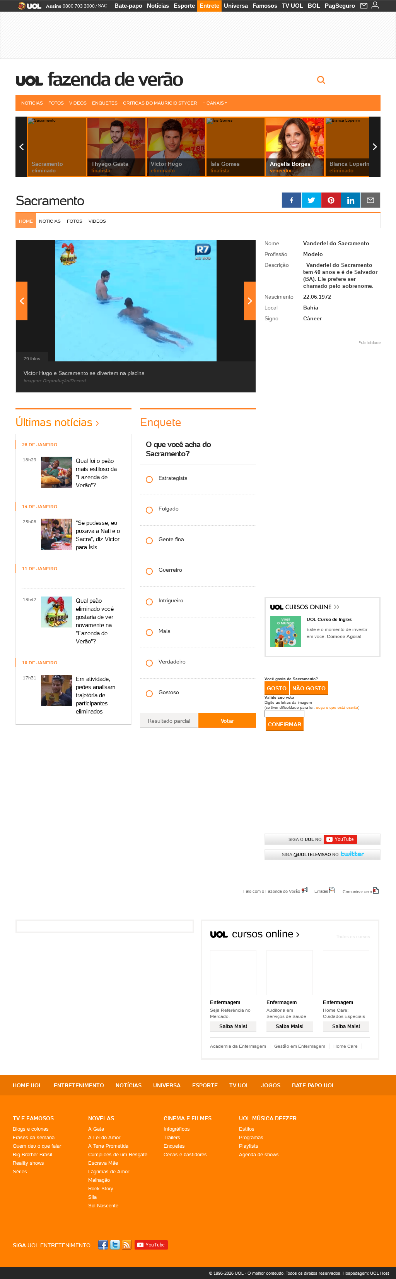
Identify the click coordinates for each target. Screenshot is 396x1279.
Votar (227, 720)
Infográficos (177, 1129)
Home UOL (27, 1085)
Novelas (101, 1118)
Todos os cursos (353, 936)
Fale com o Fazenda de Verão (271, 891)
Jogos (270, 1085)
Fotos (56, 103)
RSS (127, 1245)
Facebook (104, 1245)
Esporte (184, 5)
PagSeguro (340, 5)
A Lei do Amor (104, 1137)
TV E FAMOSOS (33, 1118)
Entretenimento (79, 1085)
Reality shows (28, 1163)
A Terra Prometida (108, 1146)
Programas (251, 1137)
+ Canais (213, 103)
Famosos (265, 5)
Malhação (99, 1180)
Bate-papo (128, 5)
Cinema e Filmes (188, 1118)
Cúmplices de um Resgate (117, 1154)
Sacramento (49, 200)
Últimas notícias (53, 422)
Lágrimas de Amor (108, 1171)
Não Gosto (309, 688)
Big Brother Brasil (32, 1154)
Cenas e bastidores (185, 1154)
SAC (103, 6)
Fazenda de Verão (115, 79)
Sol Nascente (103, 1205)
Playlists (248, 1146)
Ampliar (231, 250)
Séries (20, 1171)
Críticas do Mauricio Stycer (160, 103)
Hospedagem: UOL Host (366, 1273)
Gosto (277, 688)
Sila (92, 1197)
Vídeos (78, 103)
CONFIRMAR (284, 724)
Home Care (345, 1046)
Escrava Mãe (103, 1163)
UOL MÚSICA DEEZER (268, 1118)
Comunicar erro (357, 891)
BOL (314, 5)
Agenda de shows (259, 1154)
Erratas (321, 891)
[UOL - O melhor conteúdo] (27, 8)
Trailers (172, 1137)
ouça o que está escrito (337, 707)
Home (26, 221)
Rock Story (100, 1188)
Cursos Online (309, 608)
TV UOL (292, 5)
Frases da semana (34, 1137)
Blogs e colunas (31, 1129)
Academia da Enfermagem (238, 1046)
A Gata (96, 1129)
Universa (236, 5)
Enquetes (105, 103)
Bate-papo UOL (313, 1085)
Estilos (246, 1129)
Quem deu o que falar (37, 1146)
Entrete (209, 5)
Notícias (158, 5)
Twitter (115, 1245)
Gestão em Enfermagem (299, 1046)
